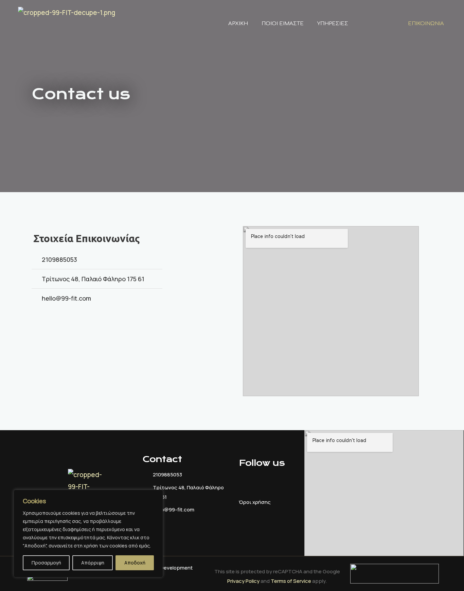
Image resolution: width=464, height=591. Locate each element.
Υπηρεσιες (332, 24)
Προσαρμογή (46, 562)
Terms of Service (291, 581)
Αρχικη (238, 24)
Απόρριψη (92, 562)
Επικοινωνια (426, 24)
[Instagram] (58, 329)
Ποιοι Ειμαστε (283, 24)
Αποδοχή (134, 562)
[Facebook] (40, 329)
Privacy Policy (243, 581)
